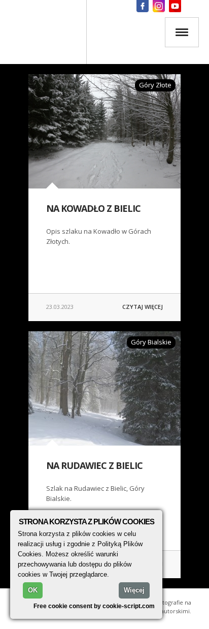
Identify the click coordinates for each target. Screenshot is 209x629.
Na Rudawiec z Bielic (94, 465)
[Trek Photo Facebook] (142, 6)
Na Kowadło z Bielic (93, 208)
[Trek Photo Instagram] (159, 6)
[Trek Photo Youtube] (175, 6)
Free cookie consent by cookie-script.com (94, 606)
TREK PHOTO (43, 32)
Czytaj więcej (142, 306)
